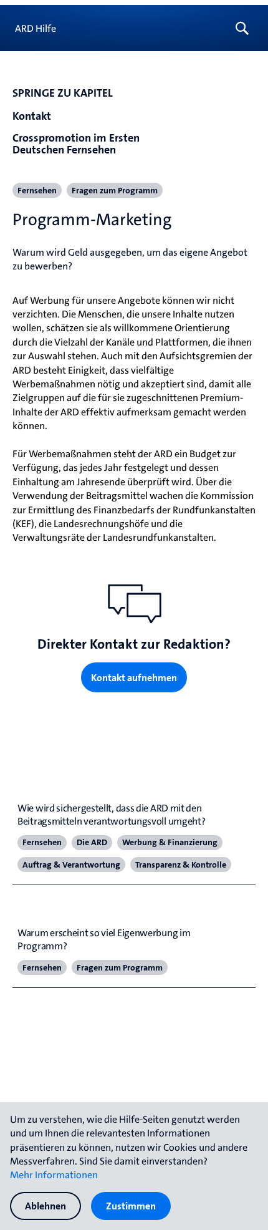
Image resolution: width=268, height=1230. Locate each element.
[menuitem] (245, 28)
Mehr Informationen (54, 1174)
